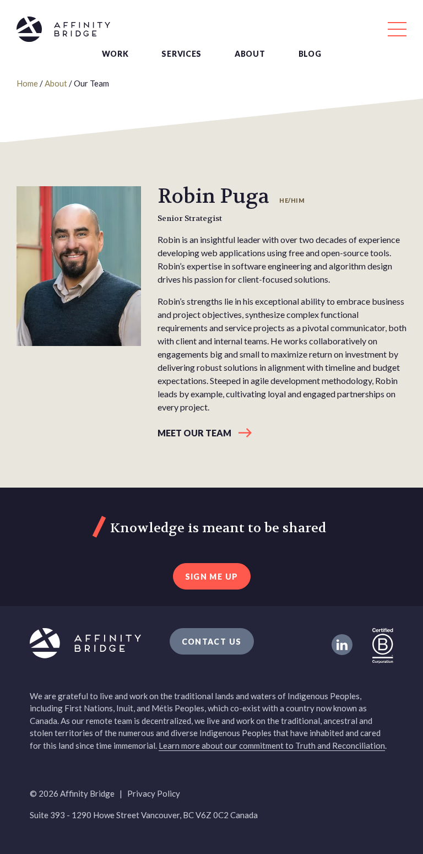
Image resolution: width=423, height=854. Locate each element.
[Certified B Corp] (382, 644)
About (250, 53)
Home (27, 83)
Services (181, 53)
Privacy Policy (153, 793)
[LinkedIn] (342, 644)
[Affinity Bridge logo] (211, 31)
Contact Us (212, 641)
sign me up (211, 576)
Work (115, 53)
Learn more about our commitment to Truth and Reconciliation (272, 745)
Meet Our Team (194, 433)
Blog (310, 53)
